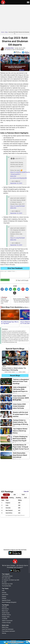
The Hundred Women (7, 576)
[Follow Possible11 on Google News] (17, 53)
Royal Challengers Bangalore (9, 602)
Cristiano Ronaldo (6, 622)
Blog (6, 32)
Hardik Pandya (5, 612)
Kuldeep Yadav (6, 616)
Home (2, 32)
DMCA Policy (5, 627)
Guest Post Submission (7, 629)
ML (27, 289)
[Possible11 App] (15, 554)
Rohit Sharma (5, 608)
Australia (4, 592)
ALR (25, 497)
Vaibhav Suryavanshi (7, 620)
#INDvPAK (13, 176)
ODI (15, 494)
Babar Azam (5, 610)
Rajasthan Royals (6, 600)
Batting (11, 497)
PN (23, 289)
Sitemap (4, 633)
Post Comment (5, 279)
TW (7, 289)
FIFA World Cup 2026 (7, 583)
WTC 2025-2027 (6, 578)
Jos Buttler (4, 618)
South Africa (5, 594)
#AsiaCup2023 (15, 174)
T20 (6, 494)
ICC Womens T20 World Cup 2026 (10, 580)
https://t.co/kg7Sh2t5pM (17, 172)
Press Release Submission (8, 631)
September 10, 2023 (16, 183)
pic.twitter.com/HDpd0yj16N (18, 178)
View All (26, 491)
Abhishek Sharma (6, 614)
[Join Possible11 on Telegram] (26, 53)
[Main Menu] (28, 2)
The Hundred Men (6, 585)
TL (19, 289)
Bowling (18, 497)
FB (2, 289)
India (3, 590)
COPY (15, 292)
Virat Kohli (4, 607)
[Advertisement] (15, 18)
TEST (23, 494)
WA (15, 289)
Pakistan (4, 598)
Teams (5, 497)
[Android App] (15, 572)
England (4, 596)
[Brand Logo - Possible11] (15, 563)
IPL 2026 (4, 582)
